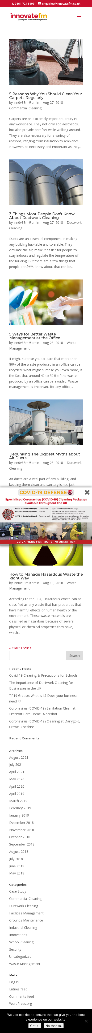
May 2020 (16, 779)
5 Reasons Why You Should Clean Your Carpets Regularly (45, 96)
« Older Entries (20, 648)
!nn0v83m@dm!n (26, 102)
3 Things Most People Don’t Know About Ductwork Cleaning (42, 216)
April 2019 (16, 793)
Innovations (18, 935)
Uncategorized (20, 956)
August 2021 (18, 757)
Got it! (34, 1026)
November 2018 (21, 830)
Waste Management (24, 963)
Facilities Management (26, 913)
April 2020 (16, 786)
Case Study (17, 891)
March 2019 (18, 800)
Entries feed (18, 989)
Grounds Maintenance (26, 920)
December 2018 (21, 822)
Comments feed (21, 996)
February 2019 (20, 808)
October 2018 (19, 837)
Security (15, 949)
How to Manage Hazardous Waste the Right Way (46, 576)
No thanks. (54, 1026)
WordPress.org (20, 1003)
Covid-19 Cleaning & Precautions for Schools (43, 675)
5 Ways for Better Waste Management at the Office (34, 336)
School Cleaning (21, 942)
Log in (14, 982)
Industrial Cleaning (23, 927)
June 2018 (16, 866)
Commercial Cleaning (25, 108)
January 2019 (19, 815)
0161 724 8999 (24, 4)
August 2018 (18, 851)
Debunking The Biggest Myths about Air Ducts (44, 456)
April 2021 (16, 772)
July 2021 (16, 764)
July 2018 (16, 859)
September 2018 (21, 844)
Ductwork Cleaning (23, 906)
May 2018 (16, 873)
